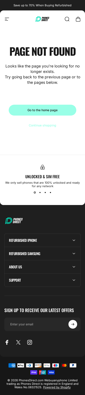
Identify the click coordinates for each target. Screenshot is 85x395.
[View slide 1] (34, 192)
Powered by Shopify (57, 387)
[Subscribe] (72, 324)
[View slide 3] (45, 192)
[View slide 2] (39, 192)
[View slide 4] (50, 192)
